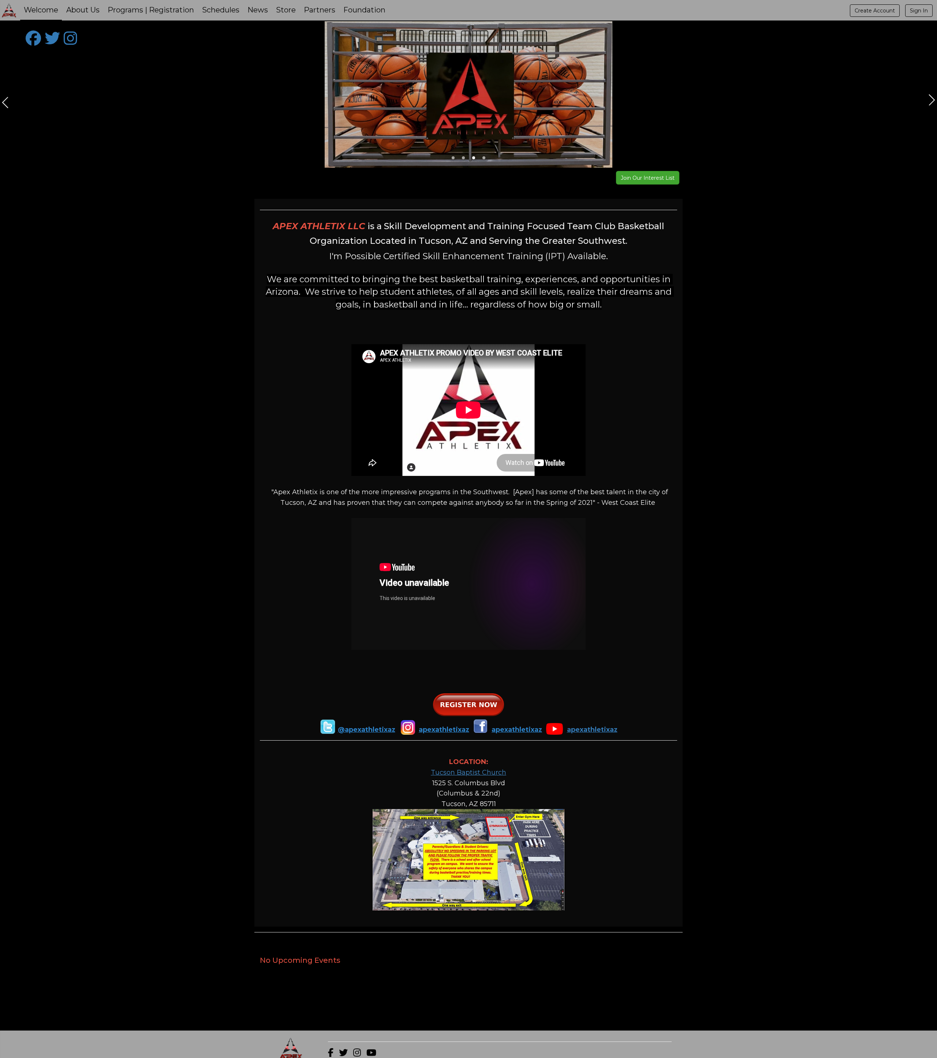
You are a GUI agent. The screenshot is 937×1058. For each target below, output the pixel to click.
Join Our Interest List (648, 178)
